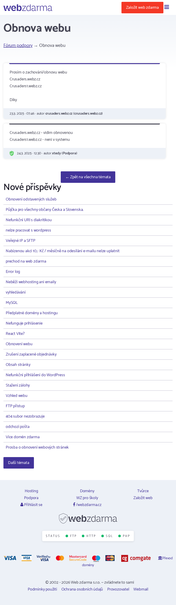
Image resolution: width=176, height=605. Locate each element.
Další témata (18, 462)
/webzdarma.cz (88, 504)
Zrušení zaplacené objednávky (31, 354)
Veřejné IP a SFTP (20, 240)
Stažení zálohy (18, 385)
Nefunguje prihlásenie (24, 323)
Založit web (143, 498)
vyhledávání (16, 292)
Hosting (31, 491)
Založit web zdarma (142, 7)
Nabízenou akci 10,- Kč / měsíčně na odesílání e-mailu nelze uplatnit (62, 251)
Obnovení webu (19, 344)
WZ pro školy (87, 498)
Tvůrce (143, 491)
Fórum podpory (17, 45)
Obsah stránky (18, 364)
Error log (13, 271)
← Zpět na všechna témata (88, 177)
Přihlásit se (32, 504)
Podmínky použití (42, 589)
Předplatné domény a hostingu (32, 313)
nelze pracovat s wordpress (28, 230)
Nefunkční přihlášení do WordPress (35, 375)
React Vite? (15, 333)
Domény (87, 491)
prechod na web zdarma (26, 261)
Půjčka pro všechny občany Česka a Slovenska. (44, 209)
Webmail (140, 589)
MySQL (12, 302)
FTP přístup (15, 406)
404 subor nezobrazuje (25, 416)
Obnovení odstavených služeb (31, 199)
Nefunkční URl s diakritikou (29, 220)
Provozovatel (118, 589)
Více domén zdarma (23, 437)
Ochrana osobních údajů (82, 589)
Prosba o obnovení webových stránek (37, 447)
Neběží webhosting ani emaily (31, 282)
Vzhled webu (17, 395)
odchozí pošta (17, 426)
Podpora (31, 498)
